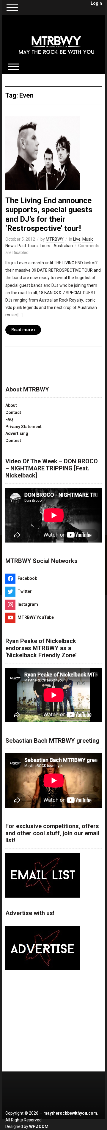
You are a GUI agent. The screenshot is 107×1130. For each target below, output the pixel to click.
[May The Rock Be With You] (56, 41)
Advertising (16, 433)
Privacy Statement (23, 426)
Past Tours (28, 245)
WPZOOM (38, 1126)
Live (77, 239)
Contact (13, 412)
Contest (13, 440)
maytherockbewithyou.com (70, 1113)
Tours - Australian (56, 245)
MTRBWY (55, 239)
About (11, 405)
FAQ (9, 419)
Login (96, 3)
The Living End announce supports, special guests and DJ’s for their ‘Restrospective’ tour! (48, 214)
